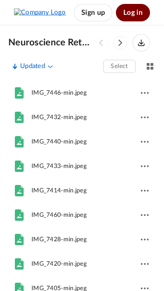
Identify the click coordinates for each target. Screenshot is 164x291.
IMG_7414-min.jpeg (59, 191)
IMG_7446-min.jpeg (59, 93)
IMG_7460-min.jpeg (59, 215)
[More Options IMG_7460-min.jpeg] (145, 215)
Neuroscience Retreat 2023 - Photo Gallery (50, 42)
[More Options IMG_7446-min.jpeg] (145, 93)
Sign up (93, 12)
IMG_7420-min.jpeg (59, 264)
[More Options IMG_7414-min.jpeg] (145, 190)
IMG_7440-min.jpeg (59, 142)
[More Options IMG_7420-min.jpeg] (145, 264)
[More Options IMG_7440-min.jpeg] (145, 142)
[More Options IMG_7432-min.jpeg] (145, 117)
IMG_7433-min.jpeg (59, 166)
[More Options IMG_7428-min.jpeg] (145, 239)
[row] (82, 93)
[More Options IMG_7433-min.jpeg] (145, 166)
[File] (19, 93)
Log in (133, 12)
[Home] (40, 12)
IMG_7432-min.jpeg (59, 117)
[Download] (141, 42)
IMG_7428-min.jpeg (59, 239)
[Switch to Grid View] (150, 66)
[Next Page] (120, 43)
